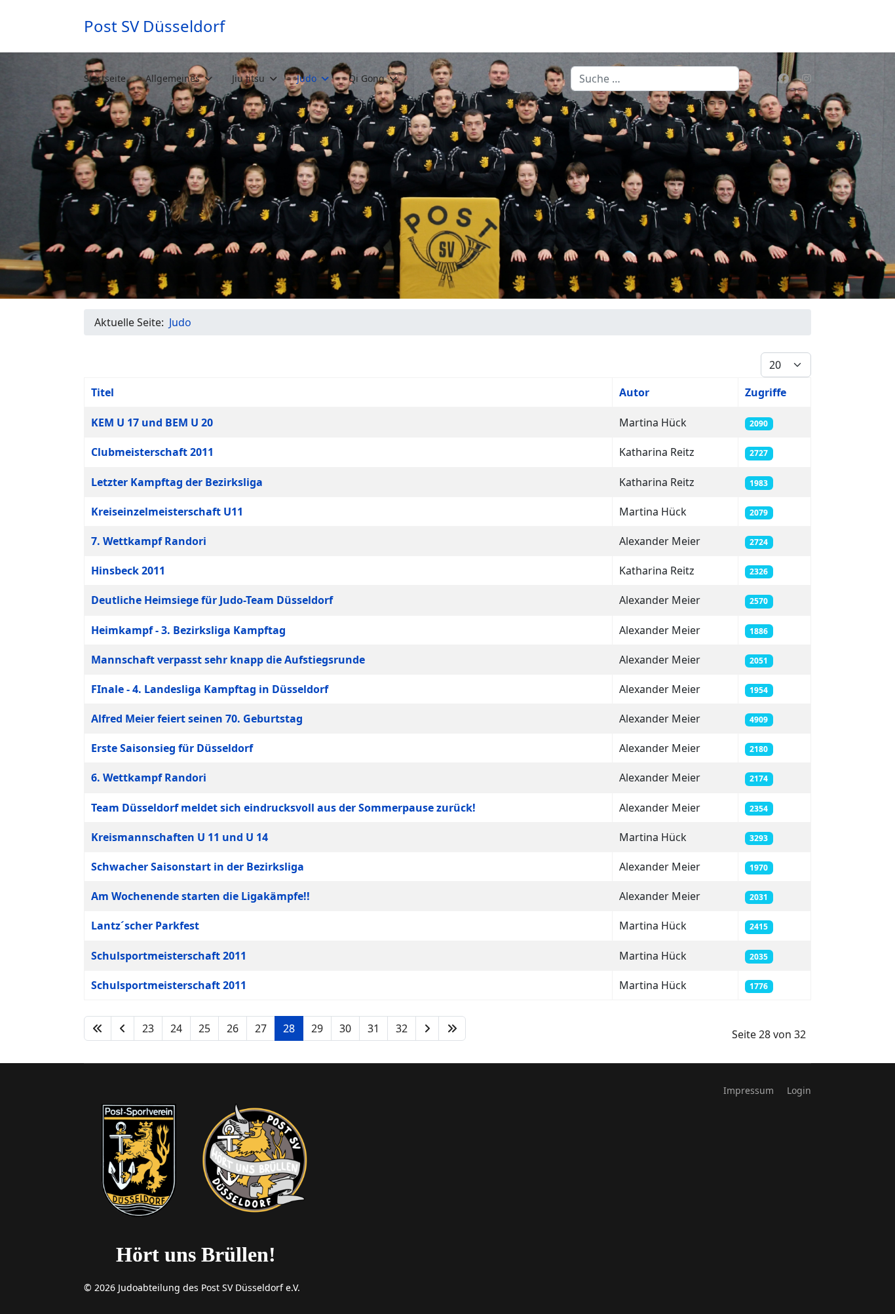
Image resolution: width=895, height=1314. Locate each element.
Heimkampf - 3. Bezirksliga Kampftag (188, 630)
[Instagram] (806, 78)
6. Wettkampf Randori (148, 777)
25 (204, 1028)
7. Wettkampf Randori (148, 541)
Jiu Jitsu (248, 78)
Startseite (105, 78)
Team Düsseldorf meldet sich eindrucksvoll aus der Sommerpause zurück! (283, 807)
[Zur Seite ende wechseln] (452, 1028)
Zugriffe (765, 392)
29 (317, 1028)
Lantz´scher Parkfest (145, 925)
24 (176, 1028)
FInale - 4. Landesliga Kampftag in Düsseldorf (209, 689)
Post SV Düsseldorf (154, 26)
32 (402, 1028)
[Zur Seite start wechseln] (97, 1028)
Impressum (748, 1090)
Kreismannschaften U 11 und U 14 (179, 837)
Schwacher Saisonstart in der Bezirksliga (197, 866)
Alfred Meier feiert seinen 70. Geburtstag (197, 718)
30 (345, 1028)
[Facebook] (783, 78)
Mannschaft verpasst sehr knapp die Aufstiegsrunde (228, 659)
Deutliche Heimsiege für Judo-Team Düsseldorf (212, 600)
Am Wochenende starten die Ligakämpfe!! (200, 896)
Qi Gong (367, 78)
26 (232, 1028)
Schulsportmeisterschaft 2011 (168, 955)
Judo (306, 78)
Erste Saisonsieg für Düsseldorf (172, 748)
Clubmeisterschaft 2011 (152, 452)
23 (148, 1028)
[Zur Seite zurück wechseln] (122, 1028)
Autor (634, 392)
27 (261, 1028)
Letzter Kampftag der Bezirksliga (177, 482)
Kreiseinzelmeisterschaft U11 (167, 511)
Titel (102, 392)
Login (799, 1090)
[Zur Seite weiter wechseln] (427, 1028)
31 (373, 1028)
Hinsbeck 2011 (128, 570)
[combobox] (655, 78)
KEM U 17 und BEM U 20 (152, 422)
